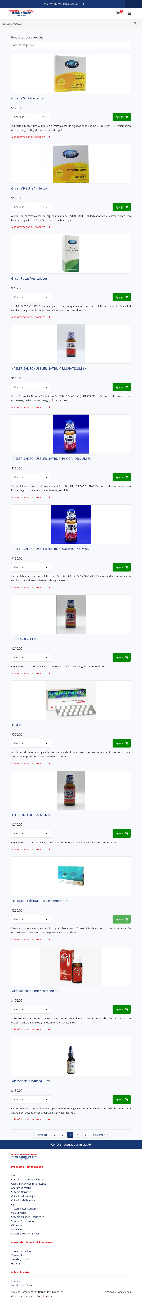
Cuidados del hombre (23, 1200)
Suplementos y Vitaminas (25, 1233)
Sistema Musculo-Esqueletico (27, 1217)
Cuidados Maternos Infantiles (27, 1179)
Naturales (16, 1229)
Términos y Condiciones (117, 1292)
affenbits (47, 1296)
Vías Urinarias (18, 1212)
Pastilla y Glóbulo (20, 1259)
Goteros (15, 1263)
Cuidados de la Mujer (23, 1196)
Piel (13, 1175)
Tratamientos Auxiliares (24, 1208)
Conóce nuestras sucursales (69, 1144)
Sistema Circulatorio (22, 1221)
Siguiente (98, 1134)
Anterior (42, 1134)
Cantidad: (19, 116)
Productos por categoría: (27, 37)
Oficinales (16, 1225)
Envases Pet (18, 1255)
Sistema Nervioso (21, 1192)
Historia (15, 1281)
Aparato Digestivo (21, 1187)
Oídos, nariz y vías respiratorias (28, 1183)
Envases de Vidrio (21, 1251)
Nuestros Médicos (21, 1285)
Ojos (14, 1204)
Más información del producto (28, 136)
